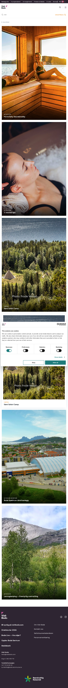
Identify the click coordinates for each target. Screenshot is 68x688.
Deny (33, 362)
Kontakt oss (38, 629)
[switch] (25, 350)
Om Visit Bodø (39, 625)
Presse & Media (39, 1)
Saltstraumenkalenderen (43, 633)
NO (60, 1)
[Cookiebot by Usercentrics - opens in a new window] (58, 324)
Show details (58, 357)
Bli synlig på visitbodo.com (12, 625)
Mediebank (6, 646)
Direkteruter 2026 (9, 630)
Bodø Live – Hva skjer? (11, 635)
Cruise (48, 1)
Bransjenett (57, 1)
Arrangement (27, 1)
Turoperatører (16, 1)
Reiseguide (5, 1)
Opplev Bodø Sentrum (10, 640)
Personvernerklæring (42, 637)
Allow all (55, 362)
